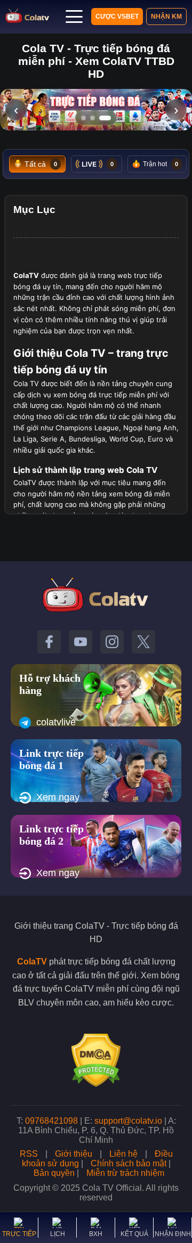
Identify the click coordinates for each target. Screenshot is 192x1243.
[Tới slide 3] (105, 118)
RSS (29, 1153)
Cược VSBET (117, 16)
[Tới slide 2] (92, 118)
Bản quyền (54, 1172)
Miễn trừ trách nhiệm (125, 1172)
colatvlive (56, 722)
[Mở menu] (74, 16)
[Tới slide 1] (83, 118)
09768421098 (51, 1120)
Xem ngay (57, 797)
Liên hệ (123, 1153)
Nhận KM (166, 16)
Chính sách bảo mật (128, 1163)
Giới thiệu (73, 1153)
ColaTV (32, 961)
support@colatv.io (128, 1120)
